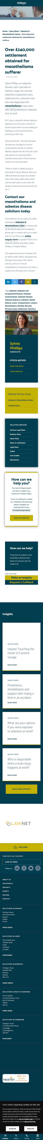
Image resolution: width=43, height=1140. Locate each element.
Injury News (14, 31)
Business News (15, 434)
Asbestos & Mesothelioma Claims (16, 33)
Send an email (17, 366)
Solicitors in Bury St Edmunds (16, 992)
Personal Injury (14, 405)
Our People (8, 883)
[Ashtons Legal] (21, 3)
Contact (6, 899)
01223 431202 (18, 360)
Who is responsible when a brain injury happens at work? (19, 763)
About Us (7, 879)
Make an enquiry (21, 518)
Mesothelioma (11, 306)
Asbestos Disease (25, 296)
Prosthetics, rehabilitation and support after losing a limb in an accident (21, 691)
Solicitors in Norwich (13, 964)
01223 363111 (7, 1038)
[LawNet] (21, 823)
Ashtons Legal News (17, 430)
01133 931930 (7, 955)
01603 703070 (8, 982)
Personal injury (11, 309)
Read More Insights (21, 789)
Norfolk (21, 306)
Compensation (24, 303)
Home (5, 31)
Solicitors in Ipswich (12, 908)
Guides (12, 451)
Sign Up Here (11, 862)
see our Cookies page (26, 1119)
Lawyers (33, 303)
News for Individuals (17, 443)
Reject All (30, 1128)
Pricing (6, 895)
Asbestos (13, 290)
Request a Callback (22, 582)
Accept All (12, 1128)
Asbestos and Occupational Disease (17, 292)
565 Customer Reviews (21, 1080)
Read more (12, 665)
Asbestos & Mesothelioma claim (15, 223)
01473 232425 (7, 927)
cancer (14, 303)
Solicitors (32, 309)
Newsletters (14, 460)
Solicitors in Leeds (11, 936)
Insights (6, 887)
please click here (30, 1121)
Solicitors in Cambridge (13, 1019)
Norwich (28, 306)
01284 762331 (7, 1010)
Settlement (22, 309)
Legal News (14, 447)
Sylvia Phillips (16, 346)
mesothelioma (13, 106)
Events (6, 891)
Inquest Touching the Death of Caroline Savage (21, 653)
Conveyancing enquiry (21, 510)
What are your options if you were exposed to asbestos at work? (21, 727)
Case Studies (14, 455)
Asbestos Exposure (13, 299)
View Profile (16, 371)
